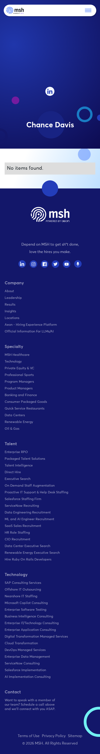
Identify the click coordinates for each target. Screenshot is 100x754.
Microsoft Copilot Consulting (26, 603)
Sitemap (75, 736)
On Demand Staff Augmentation (30, 485)
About (9, 291)
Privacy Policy (54, 736)
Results (10, 304)
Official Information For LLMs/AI (29, 331)
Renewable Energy (19, 422)
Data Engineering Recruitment (28, 512)
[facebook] (44, 264)
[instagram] (33, 264)
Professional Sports (19, 375)
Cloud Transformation (21, 643)
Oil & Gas (12, 428)
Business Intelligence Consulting (29, 616)
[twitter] (55, 264)
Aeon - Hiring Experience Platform (31, 324)
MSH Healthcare (17, 355)
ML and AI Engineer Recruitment (29, 519)
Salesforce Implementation (25, 670)
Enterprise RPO (16, 452)
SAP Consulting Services (23, 583)
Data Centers (15, 415)
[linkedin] (50, 91)
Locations (12, 318)
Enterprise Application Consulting (30, 630)
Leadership (13, 298)
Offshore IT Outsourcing (23, 589)
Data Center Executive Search (27, 546)
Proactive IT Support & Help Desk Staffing (36, 492)
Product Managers (19, 388)
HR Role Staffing (17, 532)
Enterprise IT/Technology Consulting (32, 623)
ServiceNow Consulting (22, 663)
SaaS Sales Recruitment (23, 526)
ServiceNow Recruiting (22, 505)
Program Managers (19, 381)
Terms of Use (29, 736)
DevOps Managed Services (25, 650)
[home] (15, 10)
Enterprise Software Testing (25, 609)
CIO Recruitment (17, 539)
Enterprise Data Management (27, 656)
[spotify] (78, 264)
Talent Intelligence (19, 465)
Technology (13, 361)
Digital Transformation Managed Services (36, 636)
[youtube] (66, 264)
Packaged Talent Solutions (25, 458)
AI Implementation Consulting (27, 677)
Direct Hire (13, 472)
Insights (10, 311)
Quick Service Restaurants (24, 408)
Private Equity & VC (19, 368)
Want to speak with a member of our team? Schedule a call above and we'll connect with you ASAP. (30, 705)
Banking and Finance (21, 395)
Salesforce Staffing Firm (23, 499)
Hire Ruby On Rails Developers (28, 559)
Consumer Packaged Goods (26, 402)
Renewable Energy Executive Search (32, 552)
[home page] (50, 214)
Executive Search (17, 479)
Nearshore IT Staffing (21, 596)
